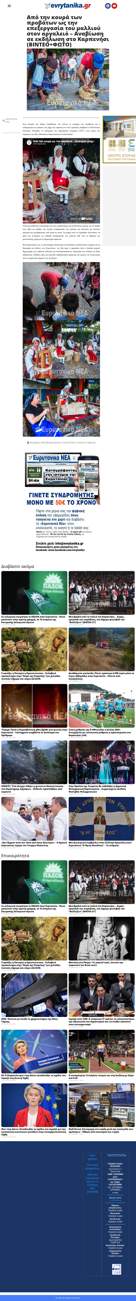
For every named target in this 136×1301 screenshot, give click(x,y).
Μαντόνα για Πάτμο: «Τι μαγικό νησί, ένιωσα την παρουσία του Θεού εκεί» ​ (96, 964)
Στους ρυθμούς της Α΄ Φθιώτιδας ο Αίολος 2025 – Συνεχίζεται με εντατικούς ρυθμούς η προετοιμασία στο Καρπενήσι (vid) (100, 732)
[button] (9, 6)
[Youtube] (114, 6)
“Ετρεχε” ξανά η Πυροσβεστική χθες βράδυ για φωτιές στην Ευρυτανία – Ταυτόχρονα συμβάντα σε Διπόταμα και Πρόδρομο (34, 732)
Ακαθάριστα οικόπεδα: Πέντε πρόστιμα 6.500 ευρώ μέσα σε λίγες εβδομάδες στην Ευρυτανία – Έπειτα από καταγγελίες (101, 676)
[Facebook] (108, 6)
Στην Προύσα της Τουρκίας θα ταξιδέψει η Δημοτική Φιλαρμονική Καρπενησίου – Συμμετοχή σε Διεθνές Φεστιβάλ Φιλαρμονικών (97, 789)
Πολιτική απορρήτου (92, 1166)
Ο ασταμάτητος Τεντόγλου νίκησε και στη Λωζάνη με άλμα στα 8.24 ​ (101, 1077)
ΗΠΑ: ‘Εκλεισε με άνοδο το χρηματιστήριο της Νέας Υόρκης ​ (29, 1020)
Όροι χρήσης (92, 1156)
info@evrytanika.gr (115, 1195)
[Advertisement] (119, 206)
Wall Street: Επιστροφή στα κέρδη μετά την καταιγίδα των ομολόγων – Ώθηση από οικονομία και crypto (101, 1130)
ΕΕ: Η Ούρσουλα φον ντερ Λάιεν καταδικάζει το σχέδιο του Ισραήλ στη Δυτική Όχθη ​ (33, 1077)
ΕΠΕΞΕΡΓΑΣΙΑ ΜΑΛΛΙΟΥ (51, 442)
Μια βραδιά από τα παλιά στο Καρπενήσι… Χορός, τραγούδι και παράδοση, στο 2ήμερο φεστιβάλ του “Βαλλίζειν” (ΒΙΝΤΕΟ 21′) (97, 619)
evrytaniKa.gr (115, 1200)
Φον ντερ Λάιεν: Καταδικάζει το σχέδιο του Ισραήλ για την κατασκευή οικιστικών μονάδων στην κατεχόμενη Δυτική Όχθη (33, 1132)
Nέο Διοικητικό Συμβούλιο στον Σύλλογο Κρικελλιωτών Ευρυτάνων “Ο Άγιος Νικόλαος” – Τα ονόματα (100, 844)
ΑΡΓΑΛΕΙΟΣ (35, 442)
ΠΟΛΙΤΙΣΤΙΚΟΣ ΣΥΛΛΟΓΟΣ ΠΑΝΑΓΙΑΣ (79, 442)
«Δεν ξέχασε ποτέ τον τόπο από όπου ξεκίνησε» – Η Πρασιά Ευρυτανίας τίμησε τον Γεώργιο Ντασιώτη (34, 844)
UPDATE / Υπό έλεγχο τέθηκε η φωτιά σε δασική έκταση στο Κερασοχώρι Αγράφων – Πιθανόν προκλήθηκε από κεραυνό (32, 789)
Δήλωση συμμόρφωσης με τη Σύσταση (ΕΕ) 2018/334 (92, 1183)
